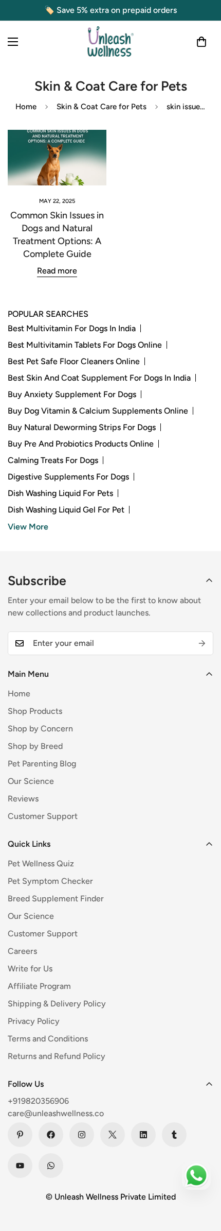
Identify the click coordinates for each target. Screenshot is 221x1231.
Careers (22, 951)
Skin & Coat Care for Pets (101, 106)
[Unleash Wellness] (110, 41)
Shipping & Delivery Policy (57, 1003)
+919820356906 (38, 1101)
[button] (201, 42)
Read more (57, 271)
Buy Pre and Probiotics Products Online (81, 444)
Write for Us (30, 968)
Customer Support (43, 816)
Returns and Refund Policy (56, 1056)
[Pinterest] (20, 1134)
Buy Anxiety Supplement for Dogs (72, 394)
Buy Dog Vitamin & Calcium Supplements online (98, 411)
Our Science (31, 781)
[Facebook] (51, 1134)
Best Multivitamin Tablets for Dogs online (85, 345)
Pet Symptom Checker (50, 881)
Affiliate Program (39, 986)
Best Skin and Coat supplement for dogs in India (99, 378)
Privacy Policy (34, 1021)
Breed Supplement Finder (56, 898)
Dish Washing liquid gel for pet (66, 510)
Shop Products (35, 711)
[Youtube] (20, 1165)
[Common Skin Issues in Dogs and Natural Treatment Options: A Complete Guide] (57, 157)
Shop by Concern (40, 728)
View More (28, 527)
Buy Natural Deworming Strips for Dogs (82, 427)
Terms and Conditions (48, 1039)
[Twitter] (112, 1134)
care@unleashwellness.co (56, 1113)
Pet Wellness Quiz (41, 863)
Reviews (23, 798)
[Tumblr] (174, 1134)
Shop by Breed (35, 746)
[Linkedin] (143, 1134)
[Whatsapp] (51, 1165)
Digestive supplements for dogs (68, 477)
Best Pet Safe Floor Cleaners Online (74, 361)
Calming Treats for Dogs (53, 460)
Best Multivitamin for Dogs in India (72, 328)
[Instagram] (81, 1134)
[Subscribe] (202, 643)
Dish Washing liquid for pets (60, 493)
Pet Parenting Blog (42, 763)
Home (25, 106)
